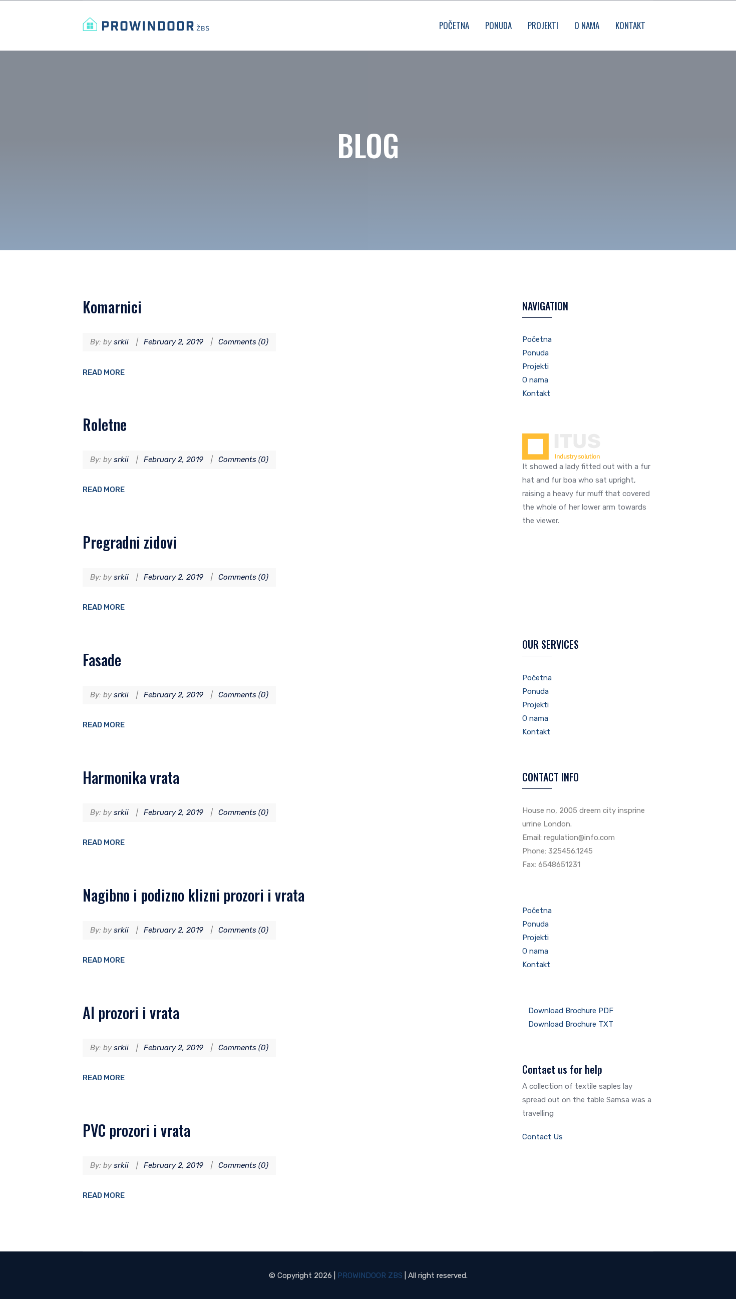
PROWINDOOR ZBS (370, 1275)
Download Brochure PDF (570, 1010)
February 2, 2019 (173, 341)
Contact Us (543, 1136)
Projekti (543, 25)
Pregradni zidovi (130, 542)
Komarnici (112, 306)
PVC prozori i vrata (136, 1130)
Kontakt (630, 25)
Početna (454, 25)
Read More (104, 372)
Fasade (102, 659)
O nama (586, 25)
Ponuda (498, 25)
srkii (121, 341)
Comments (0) (243, 341)
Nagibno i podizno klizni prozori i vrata (193, 895)
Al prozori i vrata (131, 1012)
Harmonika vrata (131, 777)
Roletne (105, 424)
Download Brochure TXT (570, 1024)
